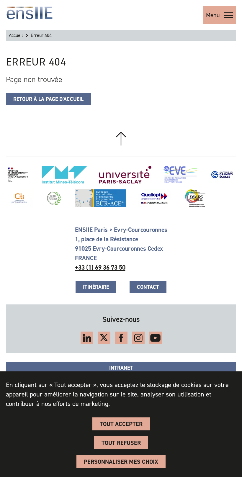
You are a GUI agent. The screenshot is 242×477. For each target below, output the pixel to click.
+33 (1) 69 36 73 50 (100, 267)
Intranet (121, 367)
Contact (148, 287)
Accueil (16, 35)
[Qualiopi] (154, 198)
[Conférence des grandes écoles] (222, 174)
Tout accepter (121, 424)
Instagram (138, 338)
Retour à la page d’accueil (48, 99)
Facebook (121, 338)
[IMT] (64, 174)
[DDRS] (194, 198)
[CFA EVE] (180, 174)
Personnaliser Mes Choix (121, 461)
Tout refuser (121, 443)
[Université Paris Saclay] (125, 174)
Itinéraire (96, 287)
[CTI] (19, 198)
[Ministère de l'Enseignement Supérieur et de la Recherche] (18, 174)
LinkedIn (87, 338)
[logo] (29, 13)
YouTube (155, 338)
